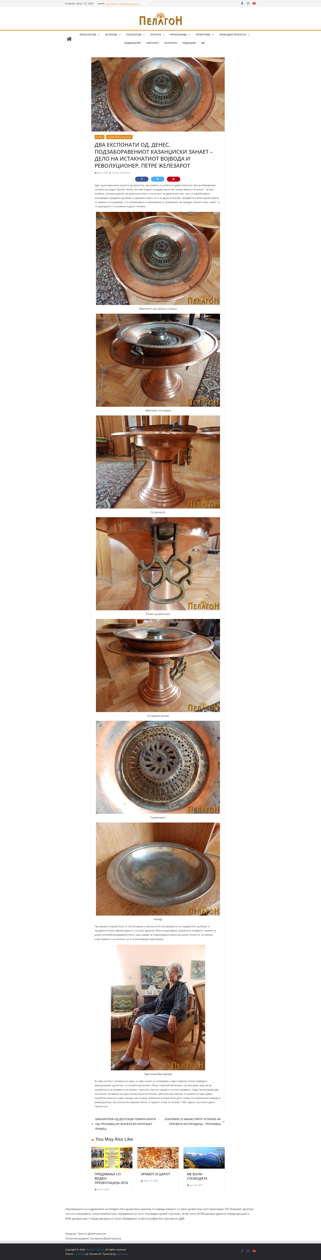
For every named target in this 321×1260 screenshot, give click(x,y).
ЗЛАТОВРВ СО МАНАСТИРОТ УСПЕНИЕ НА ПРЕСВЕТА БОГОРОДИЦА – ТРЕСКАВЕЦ (192, 1121)
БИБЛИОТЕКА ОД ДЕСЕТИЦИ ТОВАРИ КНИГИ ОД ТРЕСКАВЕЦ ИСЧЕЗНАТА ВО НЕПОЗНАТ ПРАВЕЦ (125, 1124)
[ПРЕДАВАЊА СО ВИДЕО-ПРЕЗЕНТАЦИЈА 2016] (111, 1149)
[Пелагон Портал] (69, 39)
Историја (111, 34)
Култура (155, 34)
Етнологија (133, 34)
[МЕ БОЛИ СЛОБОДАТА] (204, 1149)
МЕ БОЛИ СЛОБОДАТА (197, 1176)
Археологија (88, 34)
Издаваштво (132, 42)
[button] (98, 34)
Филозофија (178, 34)
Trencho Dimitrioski (121, 172)
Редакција (189, 42)
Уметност (152, 42)
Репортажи (203, 34)
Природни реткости (232, 34)
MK (203, 42)
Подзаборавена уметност (119, 137)
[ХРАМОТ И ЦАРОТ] (158, 1149)
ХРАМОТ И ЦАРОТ (155, 1174)
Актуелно (171, 42)
